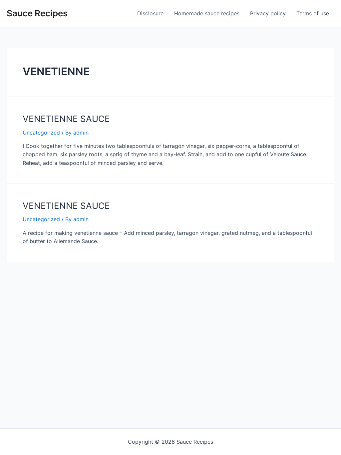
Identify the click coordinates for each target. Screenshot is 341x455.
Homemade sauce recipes (206, 13)
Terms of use (312, 13)
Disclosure (150, 13)
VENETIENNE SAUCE (66, 119)
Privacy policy (268, 13)
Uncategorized (41, 132)
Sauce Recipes (37, 13)
